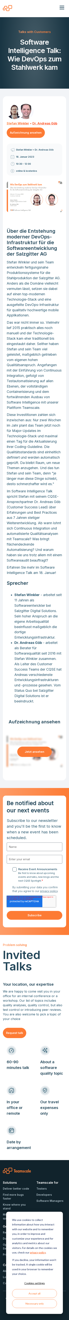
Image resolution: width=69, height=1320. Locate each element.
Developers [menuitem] (44, 1194)
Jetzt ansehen (34, 751)
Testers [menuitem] (41, 1188)
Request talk (14, 1032)
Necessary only (34, 1303)
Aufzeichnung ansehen (26, 132)
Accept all (34, 1293)
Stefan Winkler (18, 123)
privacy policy (38, 1252)
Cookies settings (34, 1283)
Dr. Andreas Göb (44, 123)
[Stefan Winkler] (14, 111)
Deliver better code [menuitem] (16, 1188)
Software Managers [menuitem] (49, 1200)
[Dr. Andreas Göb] (26, 111)
